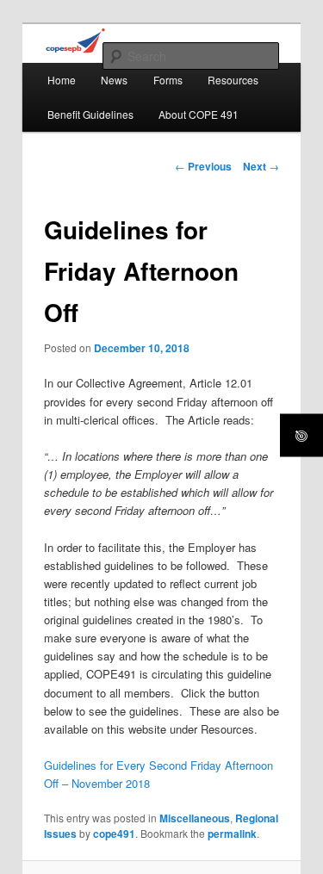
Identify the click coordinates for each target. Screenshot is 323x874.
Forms (168, 79)
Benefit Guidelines (90, 114)
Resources (233, 79)
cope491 (114, 833)
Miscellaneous (194, 818)
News (114, 79)
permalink (232, 833)
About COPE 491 (198, 114)
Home (61, 79)
